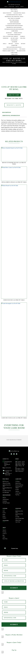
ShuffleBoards (14, 22)
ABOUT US (17, 6)
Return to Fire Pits (14, 98)
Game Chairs (14, 52)
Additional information (11, 115)
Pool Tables (14, 11)
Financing (4, 531)
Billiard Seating (21, 50)
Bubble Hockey (18, 32)
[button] (14, 9)
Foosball (22, 36)
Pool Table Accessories (14, 18)
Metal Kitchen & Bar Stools (14, 47)
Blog (3, 535)
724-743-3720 (17, 4)
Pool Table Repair (14, 20)
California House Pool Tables (14, 14)
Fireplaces (14, 54)
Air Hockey (9, 32)
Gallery (4, 537)
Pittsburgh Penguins (6, 502)
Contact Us (5, 533)
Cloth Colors (11, 6)
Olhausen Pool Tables (19, 13)
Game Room (14, 31)
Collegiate (6, 520)
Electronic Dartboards (14, 34)
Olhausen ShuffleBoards (14, 23)
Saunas (17, 43)
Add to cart (13, 95)
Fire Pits (11, 43)
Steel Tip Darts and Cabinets (10, 36)
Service (5, 6)
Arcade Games (14, 38)
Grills (4, 43)
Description (6, 112)
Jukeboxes (5, 38)
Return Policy (5, 538)
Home (3, 62)
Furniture (14, 45)
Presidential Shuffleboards (14, 27)
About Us (4, 530)
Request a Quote (14, 105)
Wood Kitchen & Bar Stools (10, 49)
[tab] (14, 112)
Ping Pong (22, 38)
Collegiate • (14, 40)
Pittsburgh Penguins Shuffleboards (14, 29)
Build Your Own (7, 13)
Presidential (5, 501)
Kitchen (23, 43)
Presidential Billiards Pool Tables (14, 16)
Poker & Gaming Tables (9, 50)
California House (6, 499)
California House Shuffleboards (14, 25)
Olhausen (4, 497)
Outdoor (14, 41)
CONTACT (22, 6)
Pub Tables (22, 49)
